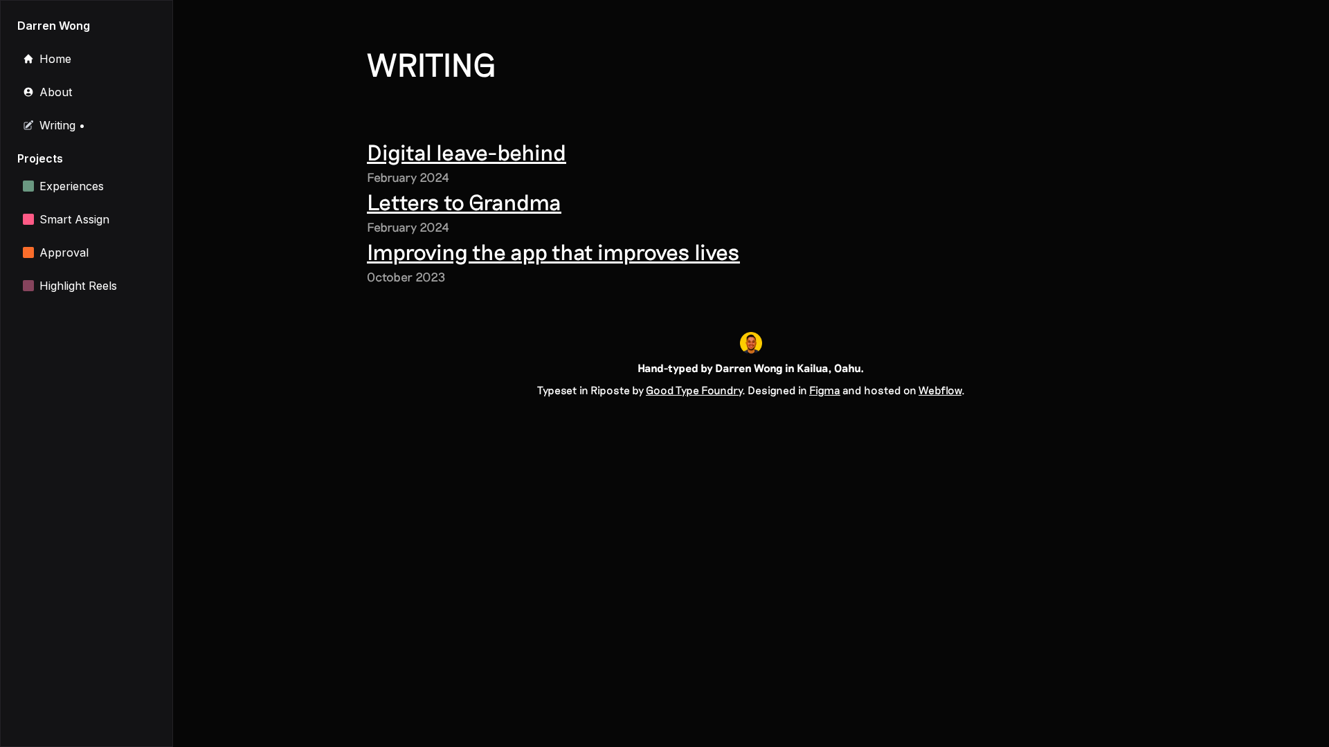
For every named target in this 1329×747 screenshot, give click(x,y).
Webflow (940, 389)
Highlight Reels (78, 286)
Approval (64, 252)
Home (55, 59)
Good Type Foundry (694, 389)
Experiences (71, 186)
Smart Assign (74, 219)
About (55, 92)
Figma (824, 389)
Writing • (62, 125)
